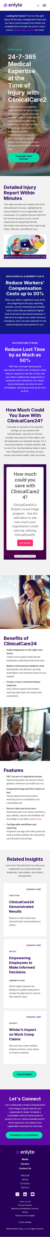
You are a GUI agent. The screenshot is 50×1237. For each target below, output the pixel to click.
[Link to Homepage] (13, 5)
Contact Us (25, 1168)
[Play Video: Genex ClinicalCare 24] (25, 244)
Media (25, 1159)
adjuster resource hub (24, 30)
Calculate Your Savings (23, 157)
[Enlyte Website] (25, 1152)
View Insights (24, 1074)
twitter (17, 1194)
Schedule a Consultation (24, 1135)
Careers (25, 1164)
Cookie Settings (25, 1222)
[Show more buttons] (43, 257)
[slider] (25, 257)
